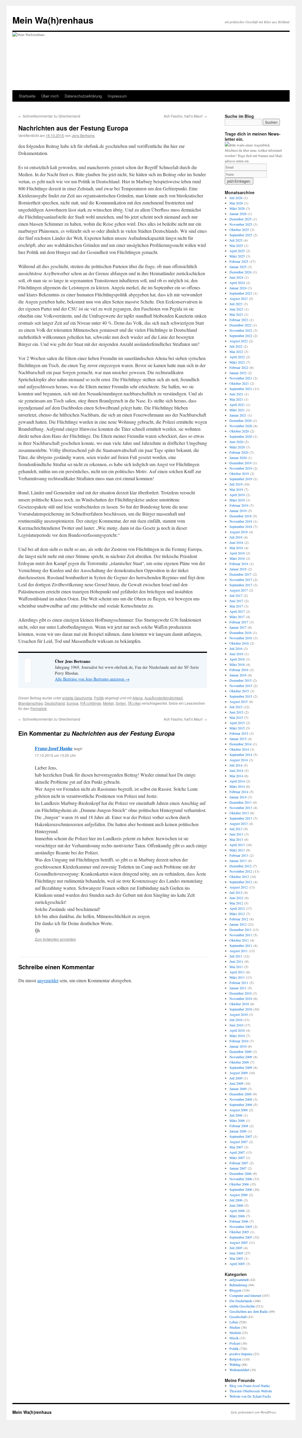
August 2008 (238, 1109)
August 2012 (238, 887)
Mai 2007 (236, 1147)
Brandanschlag (30, 703)
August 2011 (238, 950)
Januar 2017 (238, 627)
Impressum (117, 96)
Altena (137, 697)
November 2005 (240, 1226)
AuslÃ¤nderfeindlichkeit (164, 697)
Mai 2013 (236, 839)
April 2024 (237, 282)
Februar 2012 (238, 919)
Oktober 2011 (239, 940)
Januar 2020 (238, 457)
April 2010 (237, 1030)
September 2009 (240, 1067)
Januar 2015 (238, 738)
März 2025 (237, 256)
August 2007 (238, 1141)
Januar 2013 (238, 860)
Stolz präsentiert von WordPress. (254, 1412)
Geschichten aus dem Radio (248, 1311)
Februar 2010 (238, 1041)
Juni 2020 (236, 441)
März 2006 (237, 1216)
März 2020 (237, 447)
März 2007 (237, 1157)
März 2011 (237, 977)
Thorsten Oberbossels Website (250, 1391)
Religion (235, 1359)
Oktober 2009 (239, 1062)
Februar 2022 (238, 367)
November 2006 (240, 1178)
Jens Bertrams (83, 135)
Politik (99, 697)
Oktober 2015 (239, 691)
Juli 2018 (235, 537)
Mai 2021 (236, 399)
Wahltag (235, 1364)
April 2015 (237, 722)
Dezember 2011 (240, 929)
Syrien (121, 703)
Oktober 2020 (239, 431)
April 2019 (237, 494)
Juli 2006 (235, 1200)
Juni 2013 (236, 834)
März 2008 (237, 1120)
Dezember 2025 (240, 219)
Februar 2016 (238, 669)
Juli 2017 (235, 595)
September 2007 (240, 1136)
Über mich (50, 96)
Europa (72, 703)
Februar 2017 (238, 622)
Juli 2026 (235, 197)
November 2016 (240, 637)
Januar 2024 (238, 287)
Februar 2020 (238, 452)
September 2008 (240, 1104)
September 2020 (240, 436)
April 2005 (237, 1263)
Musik (234, 1337)
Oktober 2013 (239, 812)
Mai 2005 (236, 1258)
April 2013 (237, 844)
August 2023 (238, 298)
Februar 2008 (238, 1125)
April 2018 (237, 553)
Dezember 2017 (240, 574)
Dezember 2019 (240, 462)
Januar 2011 (238, 987)
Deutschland (55, 703)
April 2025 (237, 250)
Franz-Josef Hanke (54, 748)
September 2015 (240, 696)
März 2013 (237, 850)
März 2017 (237, 616)
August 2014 (238, 759)
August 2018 (238, 531)
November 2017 (240, 579)
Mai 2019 (236, 489)
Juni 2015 (236, 712)
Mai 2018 (236, 547)
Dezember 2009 (240, 1051)
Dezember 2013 (240, 802)
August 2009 (238, 1072)
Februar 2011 (238, 982)
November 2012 (240, 871)
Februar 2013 (238, 855)
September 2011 (240, 945)
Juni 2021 (236, 394)
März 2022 (237, 362)
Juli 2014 (235, 765)
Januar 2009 (238, 1088)
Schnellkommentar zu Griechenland (49, 115)
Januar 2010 (238, 1046)
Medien (234, 1327)
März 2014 (237, 786)
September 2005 (240, 1237)
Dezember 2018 (240, 516)
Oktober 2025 (239, 229)
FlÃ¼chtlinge (90, 703)
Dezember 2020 (240, 420)
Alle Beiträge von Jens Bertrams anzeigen (92, 679)
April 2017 (237, 611)
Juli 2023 (235, 303)
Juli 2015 (235, 706)
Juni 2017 (236, 600)
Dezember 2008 (240, 1094)
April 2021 (237, 404)
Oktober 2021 (239, 383)
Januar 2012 (238, 924)
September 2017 (240, 584)
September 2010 (240, 1009)
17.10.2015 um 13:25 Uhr (55, 755)
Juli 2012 (235, 892)
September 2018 (240, 526)
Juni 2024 (236, 277)
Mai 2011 (236, 966)
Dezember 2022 (240, 325)
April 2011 (237, 972)
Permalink (38, 708)
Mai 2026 (236, 203)
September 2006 (240, 1189)
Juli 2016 (235, 648)
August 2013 (238, 823)
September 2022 (240, 335)
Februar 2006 (238, 1221)
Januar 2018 (238, 569)
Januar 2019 (238, 510)
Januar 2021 (238, 415)
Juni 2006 (236, 1205)
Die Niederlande (240, 1300)
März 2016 (237, 664)
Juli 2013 (235, 828)
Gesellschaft (238, 1316)
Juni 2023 (236, 309)
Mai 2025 (236, 245)
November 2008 (240, 1099)
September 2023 (240, 293)
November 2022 (240, 330)
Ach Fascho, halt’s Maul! (185, 115)
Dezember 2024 (240, 272)
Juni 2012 (236, 897)
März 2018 (237, 558)
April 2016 (237, 659)
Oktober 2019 (239, 473)
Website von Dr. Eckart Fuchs (250, 1396)
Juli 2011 (235, 956)
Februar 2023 (238, 319)
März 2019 (237, 500)
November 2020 (240, 425)
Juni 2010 (236, 1025)
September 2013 (240, 818)
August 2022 (238, 341)
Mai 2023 (236, 314)
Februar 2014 (238, 791)
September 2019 (240, 478)
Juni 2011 (236, 961)
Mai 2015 (236, 717)
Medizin (235, 1332)
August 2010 (238, 1014)
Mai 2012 (236, 903)
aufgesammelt (239, 1279)
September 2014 (240, 754)
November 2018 (240, 521)
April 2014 (237, 781)
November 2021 (240, 378)
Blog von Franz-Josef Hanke (249, 1385)
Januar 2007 (238, 1168)
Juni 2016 (236, 653)
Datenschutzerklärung (83, 96)
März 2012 (237, 913)
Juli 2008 (235, 1115)
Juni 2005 (236, 1253)
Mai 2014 (236, 775)
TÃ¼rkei (134, 703)
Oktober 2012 (239, 876)
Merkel (108, 703)
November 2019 (240, 468)
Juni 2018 (236, 542)
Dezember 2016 (240, 632)
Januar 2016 (238, 675)
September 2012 (240, 881)
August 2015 (238, 701)
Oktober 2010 (239, 1003)
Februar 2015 (238, 733)
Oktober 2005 (239, 1231)
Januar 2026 (238, 213)
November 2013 (240, 807)
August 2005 (238, 1242)
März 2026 (237, 208)
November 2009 (240, 1056)
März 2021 (237, 409)
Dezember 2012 (240, 866)
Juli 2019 (235, 484)
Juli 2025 (235, 240)
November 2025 (240, 224)
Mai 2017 (236, 606)
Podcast (234, 1343)
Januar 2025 (238, 266)
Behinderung (238, 1284)
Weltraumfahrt (239, 1369)
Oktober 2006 (239, 1184)
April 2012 (237, 908)
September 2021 (240, 388)
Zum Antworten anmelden (55, 939)
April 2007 (237, 1152)
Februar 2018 (238, 563)
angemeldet (47, 980)
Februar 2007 (238, 1162)
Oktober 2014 (239, 749)
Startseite (27, 96)
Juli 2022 (235, 346)
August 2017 (238, 590)
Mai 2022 (236, 351)
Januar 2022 (238, 372)
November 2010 (240, 998)
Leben (233, 1322)
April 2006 (237, 1210)
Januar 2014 (238, 797)
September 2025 (240, 234)
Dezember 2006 (240, 1173)
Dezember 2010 (240, 993)
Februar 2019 (238, 505)
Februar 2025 (238, 261)
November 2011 (240, 934)
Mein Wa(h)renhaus (52, 20)
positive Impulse (240, 1353)
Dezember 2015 (240, 680)
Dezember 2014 (240, 744)
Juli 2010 (235, 1019)
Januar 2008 (238, 1131)
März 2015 (237, 728)
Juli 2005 (235, 1247)
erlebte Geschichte (77, 697)
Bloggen (235, 1290)
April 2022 (237, 356)
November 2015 (240, 685)
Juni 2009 (236, 1083)
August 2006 (238, 1194)
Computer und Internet (245, 1295)
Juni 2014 (236, 770)
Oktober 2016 (239, 643)
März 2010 (237, 1035)
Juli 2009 (235, 1078)
